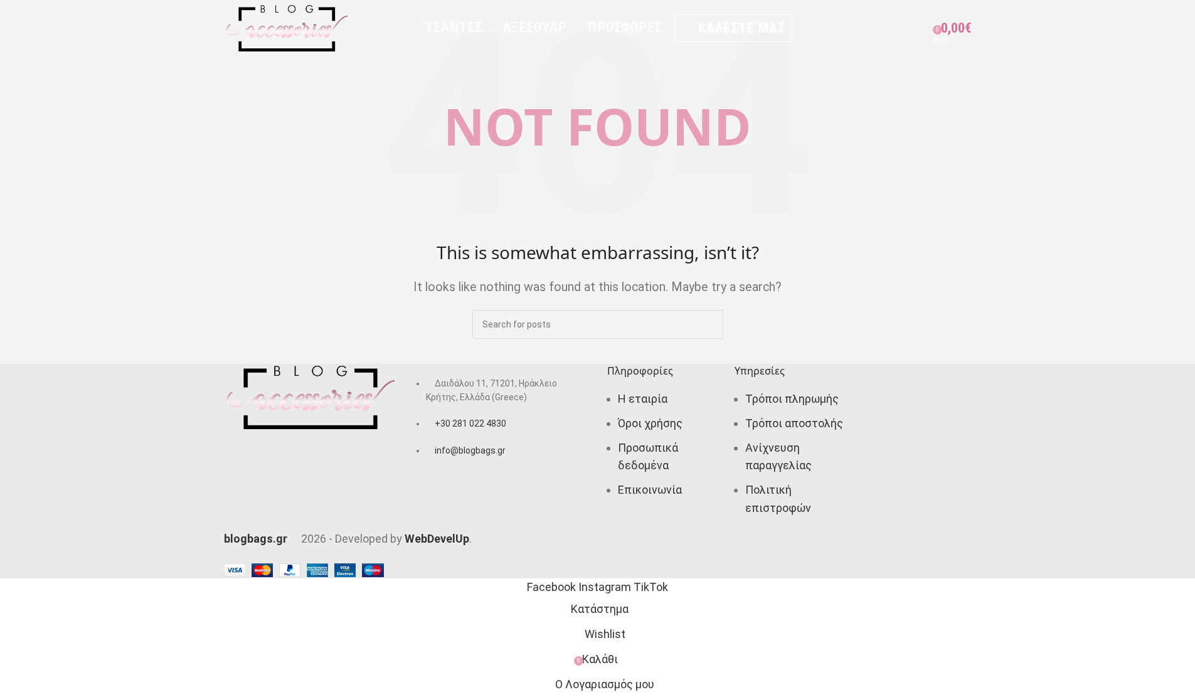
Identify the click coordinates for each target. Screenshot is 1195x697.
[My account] (874, 28)
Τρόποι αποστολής (794, 423)
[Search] (896, 28)
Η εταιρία (642, 398)
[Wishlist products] (919, 28)
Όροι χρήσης (650, 423)
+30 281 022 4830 (470, 423)
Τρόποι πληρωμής (792, 398)
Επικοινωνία (650, 489)
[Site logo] (286, 27)
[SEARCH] (708, 324)
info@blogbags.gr (470, 450)
